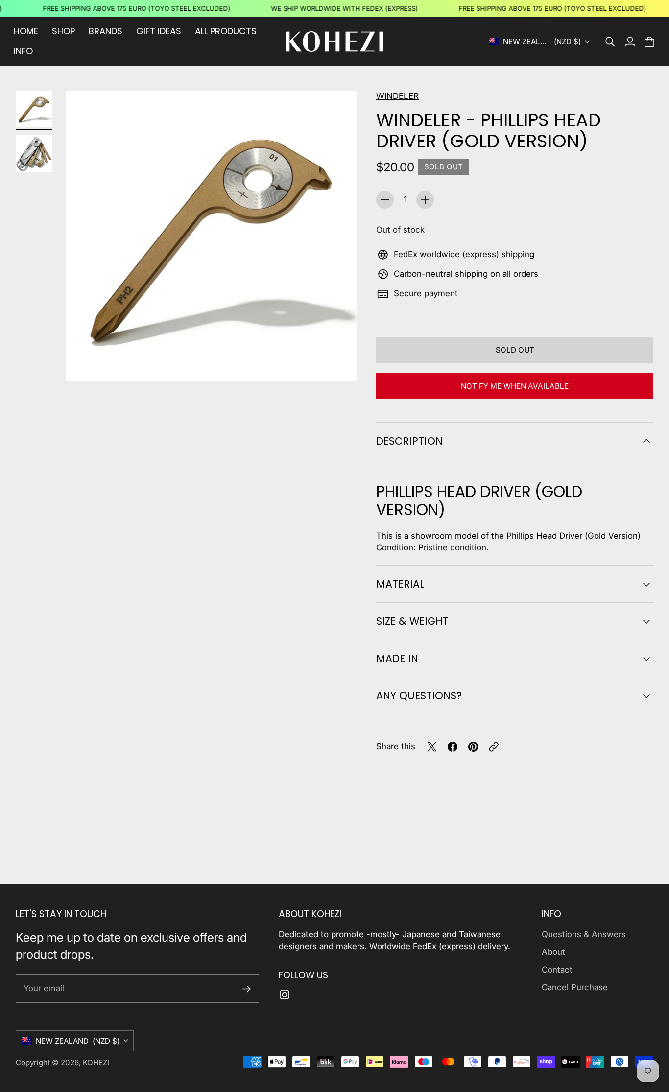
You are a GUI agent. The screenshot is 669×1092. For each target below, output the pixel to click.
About (553, 952)
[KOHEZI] (334, 41)
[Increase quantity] (425, 200)
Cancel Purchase (575, 987)
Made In (397, 658)
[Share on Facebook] (452, 747)
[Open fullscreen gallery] (338, 363)
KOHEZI (96, 1062)
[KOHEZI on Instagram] (284, 994)
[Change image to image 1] (34, 109)
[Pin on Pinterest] (473, 747)
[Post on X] (432, 747)
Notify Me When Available (515, 386)
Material (400, 584)
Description (409, 441)
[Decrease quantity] (385, 200)
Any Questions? (419, 695)
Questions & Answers (584, 934)
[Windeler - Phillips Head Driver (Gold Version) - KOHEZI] (211, 236)
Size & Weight (412, 621)
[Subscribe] (247, 989)
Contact (557, 969)
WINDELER (397, 96)
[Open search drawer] (610, 41)
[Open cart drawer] (649, 41)
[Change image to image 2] (34, 153)
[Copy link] (493, 747)
